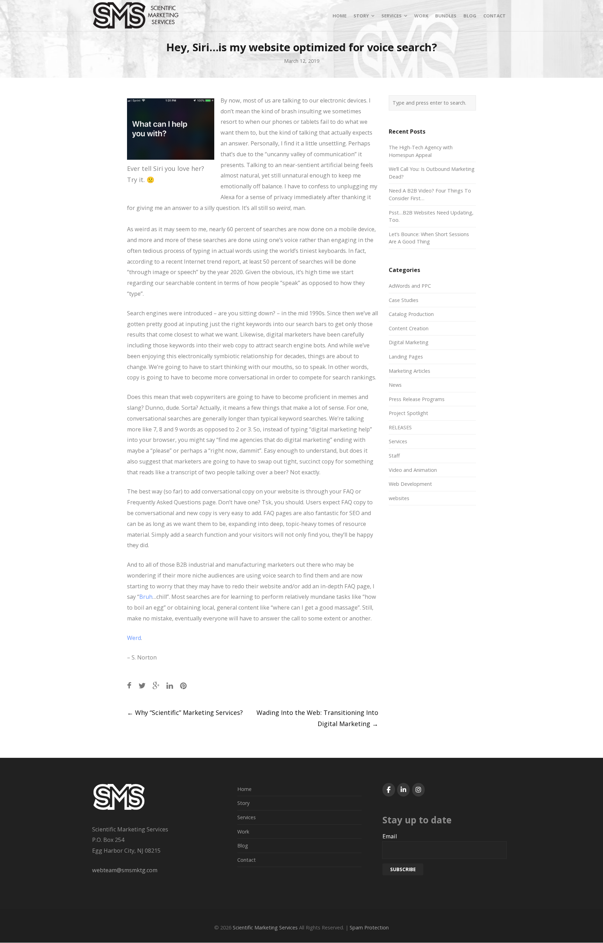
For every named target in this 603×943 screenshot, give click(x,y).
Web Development (410, 484)
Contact (246, 860)
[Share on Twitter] (142, 685)
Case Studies (403, 300)
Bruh (145, 597)
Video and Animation (413, 470)
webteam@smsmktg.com (124, 870)
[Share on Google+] (155, 685)
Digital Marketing (409, 342)
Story (243, 803)
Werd (134, 638)
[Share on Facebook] (129, 685)
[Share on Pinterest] (183, 685)
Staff (394, 455)
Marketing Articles (409, 371)
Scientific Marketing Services (265, 927)
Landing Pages (406, 356)
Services (398, 441)
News (395, 385)
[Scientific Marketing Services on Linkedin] (403, 790)
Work (243, 831)
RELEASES (400, 427)
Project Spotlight (408, 413)
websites (399, 498)
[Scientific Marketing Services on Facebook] (388, 790)
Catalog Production (411, 314)
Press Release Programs (417, 399)
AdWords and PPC (410, 285)
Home (244, 789)
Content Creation (409, 328)
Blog (242, 845)
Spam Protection (369, 927)
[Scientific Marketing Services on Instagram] (418, 790)
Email (389, 836)
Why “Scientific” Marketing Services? (185, 712)
